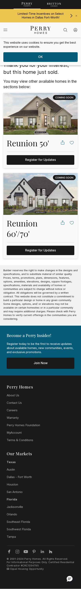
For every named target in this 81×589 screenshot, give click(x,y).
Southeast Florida (18, 522)
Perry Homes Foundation (23, 425)
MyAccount (14, 432)
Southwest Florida (19, 529)
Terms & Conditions (20, 440)
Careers (12, 410)
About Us (13, 395)
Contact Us (14, 403)
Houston (12, 484)
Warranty (13, 418)
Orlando (12, 514)
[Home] (40, 29)
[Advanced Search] (65, 30)
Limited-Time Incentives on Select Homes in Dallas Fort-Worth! (40, 15)
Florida (12, 499)
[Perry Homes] (27, 4)
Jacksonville (15, 507)
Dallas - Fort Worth (19, 477)
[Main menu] (5, 30)
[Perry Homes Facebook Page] (9, 551)
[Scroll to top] (69, 564)
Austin (11, 469)
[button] (69, 578)
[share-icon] (62, 142)
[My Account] (75, 30)
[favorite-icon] (71, 142)
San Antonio (15, 492)
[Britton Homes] (53, 4)
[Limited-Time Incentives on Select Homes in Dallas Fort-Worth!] (71, 15)
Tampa (11, 537)
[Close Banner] (76, 16)
